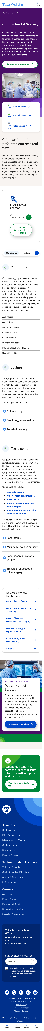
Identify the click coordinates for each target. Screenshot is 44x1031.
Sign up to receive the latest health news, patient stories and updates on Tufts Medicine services (23, 972)
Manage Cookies (21, 1011)
